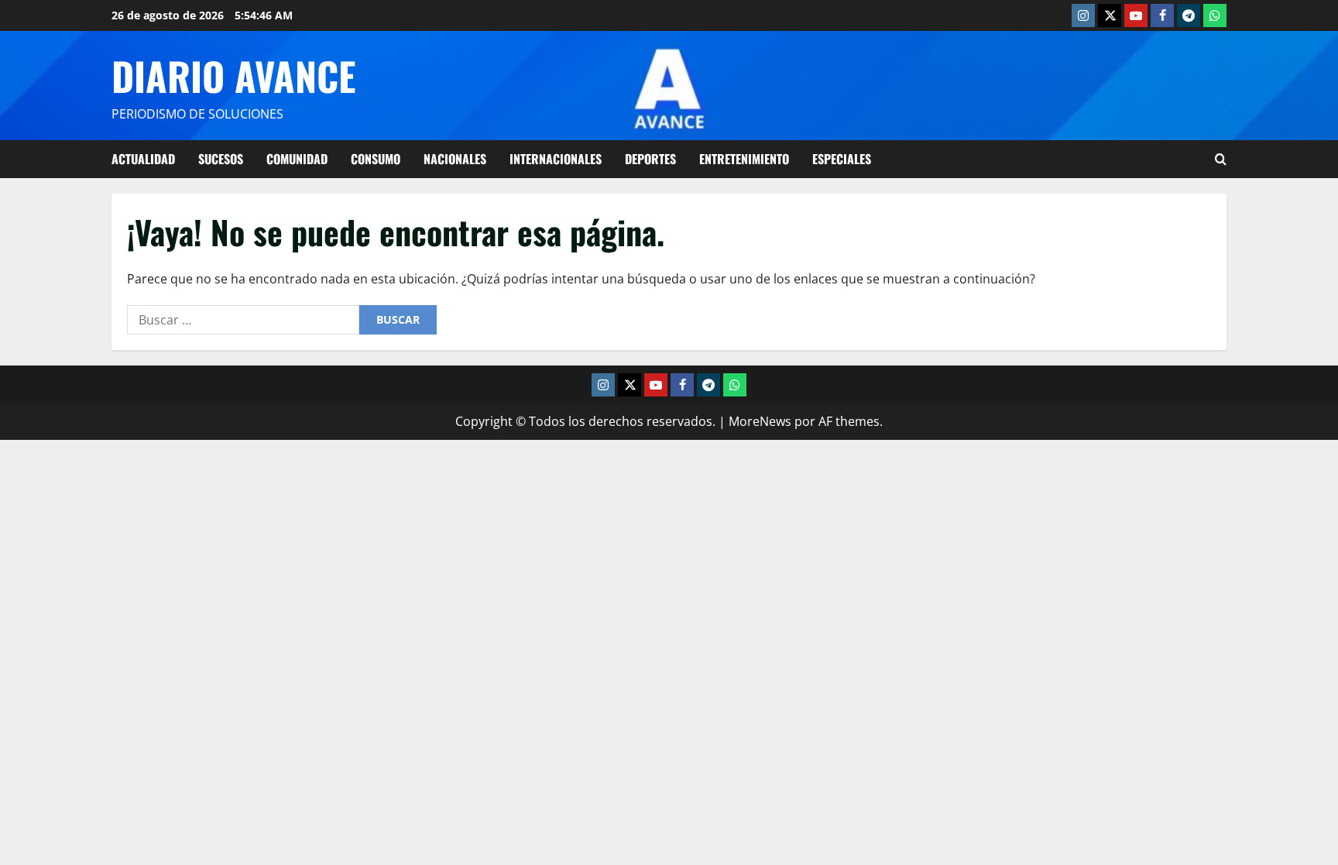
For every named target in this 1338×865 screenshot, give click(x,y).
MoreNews (760, 421)
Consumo (375, 158)
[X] (1109, 15)
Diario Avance (233, 75)
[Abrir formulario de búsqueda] (1220, 159)
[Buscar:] (243, 320)
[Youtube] (1136, 15)
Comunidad (297, 158)
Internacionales (555, 158)
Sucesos (220, 158)
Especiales (841, 158)
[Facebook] (1162, 15)
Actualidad (143, 158)
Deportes (650, 158)
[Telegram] (1188, 15)
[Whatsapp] (1214, 15)
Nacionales (455, 158)
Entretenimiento (744, 158)
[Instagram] (1083, 15)
